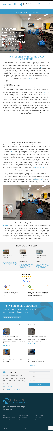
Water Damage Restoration (15, 10)
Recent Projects (22, 419)
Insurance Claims (43, 10)
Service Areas (38, 417)
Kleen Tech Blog (39, 415)
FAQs (30, 12)
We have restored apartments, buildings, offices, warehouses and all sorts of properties (10, 263)
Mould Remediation (21, 12)
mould (44, 92)
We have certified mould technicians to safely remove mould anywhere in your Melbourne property (42, 266)
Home (4, 415)
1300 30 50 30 (8, 386)
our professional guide (40, 167)
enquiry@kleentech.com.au (12, 389)
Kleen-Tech (30, 78)
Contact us (36, 12)
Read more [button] (6, 297)
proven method (38, 179)
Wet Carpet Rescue (31, 10)
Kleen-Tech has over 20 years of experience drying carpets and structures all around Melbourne (26, 266)
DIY (12, 151)
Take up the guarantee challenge (11, 317)
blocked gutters (39, 67)
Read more (6, 345)
